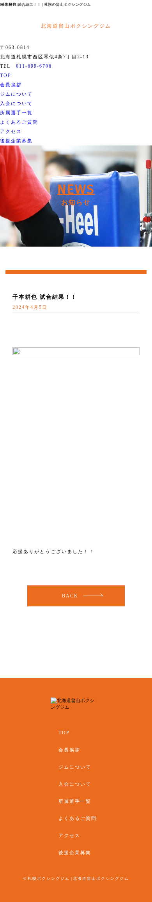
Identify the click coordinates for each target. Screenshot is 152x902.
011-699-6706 (34, 66)
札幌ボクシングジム (49, 878)
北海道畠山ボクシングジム (101, 878)
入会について (16, 103)
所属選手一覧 (16, 113)
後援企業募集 (16, 141)
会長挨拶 (11, 85)
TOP (5, 75)
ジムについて (16, 94)
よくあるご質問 (19, 122)
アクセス (11, 131)
